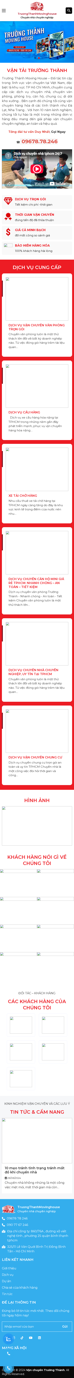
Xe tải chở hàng (23, 496)
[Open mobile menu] (4, 10)
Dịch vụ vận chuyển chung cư (35, 757)
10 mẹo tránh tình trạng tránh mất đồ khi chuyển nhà (35, 1170)
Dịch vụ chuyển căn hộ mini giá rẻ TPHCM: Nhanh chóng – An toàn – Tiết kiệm (36, 583)
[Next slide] (68, 1155)
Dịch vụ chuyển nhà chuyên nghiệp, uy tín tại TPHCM (33, 672)
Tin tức (7, 1294)
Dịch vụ (7, 1275)
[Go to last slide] (5, 1155)
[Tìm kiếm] (69, 10)
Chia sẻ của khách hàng (20, 1287)
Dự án (6, 1281)
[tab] (35, 58)
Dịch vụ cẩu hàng (24, 412)
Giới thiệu (9, 1268)
